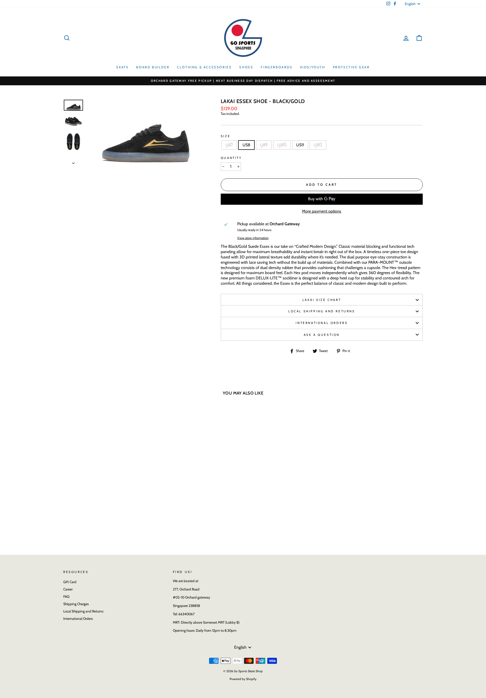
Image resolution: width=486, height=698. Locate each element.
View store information (253, 238)
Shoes (246, 67)
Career (68, 589)
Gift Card (69, 582)
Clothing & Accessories (204, 67)
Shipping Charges (76, 604)
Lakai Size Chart (321, 300)
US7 (229, 144)
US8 (246, 144)
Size (225, 136)
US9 (264, 144)
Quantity (231, 158)
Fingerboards (276, 67)
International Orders (322, 323)
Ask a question (322, 335)
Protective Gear (351, 67)
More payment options (321, 211)
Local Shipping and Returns (321, 311)
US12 (318, 144)
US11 (300, 144)
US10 (282, 144)
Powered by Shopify (243, 679)
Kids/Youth (312, 67)
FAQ (66, 596)
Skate (122, 67)
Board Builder (152, 67)
